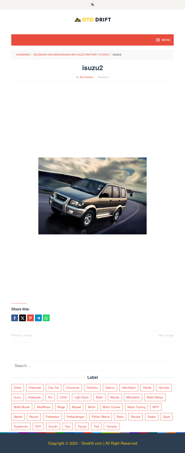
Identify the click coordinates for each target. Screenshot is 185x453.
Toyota (82, 426)
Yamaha (111, 426)
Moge (61, 407)
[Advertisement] (92, 121)
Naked (18, 416)
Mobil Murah (22, 407)
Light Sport (81, 397)
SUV (38, 426)
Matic (99, 397)
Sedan (152, 416)
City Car (53, 387)
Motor (91, 407)
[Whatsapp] (46, 317)
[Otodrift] (92, 19)
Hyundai (164, 387)
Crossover (72, 387)
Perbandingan (75, 416)
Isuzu (17, 397)
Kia (50, 397)
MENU (166, 40)
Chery (17, 387)
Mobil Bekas (155, 397)
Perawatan (52, 416)
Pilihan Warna (100, 416)
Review (135, 416)
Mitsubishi (133, 397)
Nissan (33, 416)
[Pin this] (30, 317)
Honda (147, 387)
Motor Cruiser (111, 407)
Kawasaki (34, 397)
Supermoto (21, 426)
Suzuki (53, 426)
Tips (67, 426)
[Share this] (14, 317)
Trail (96, 426)
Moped (76, 407)
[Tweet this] (22, 317)
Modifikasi (43, 407)
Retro (120, 416)
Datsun (110, 387)
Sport (166, 416)
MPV (156, 407)
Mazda (114, 397)
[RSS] (92, 4)
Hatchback (129, 387)
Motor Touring (136, 407)
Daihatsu (92, 387)
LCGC (63, 397)
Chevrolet (35, 387)
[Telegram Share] (38, 317)
